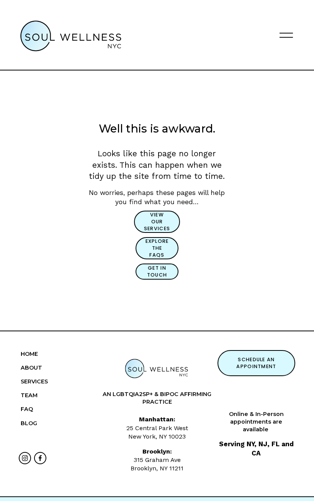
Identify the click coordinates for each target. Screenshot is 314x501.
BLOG (29, 423)
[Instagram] (25, 458)
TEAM (29, 395)
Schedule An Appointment (256, 363)
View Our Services (157, 221)
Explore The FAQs (157, 248)
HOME (29, 353)
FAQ (27, 409)
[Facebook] (40, 458)
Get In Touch (157, 271)
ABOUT (31, 367)
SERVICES (34, 381)
